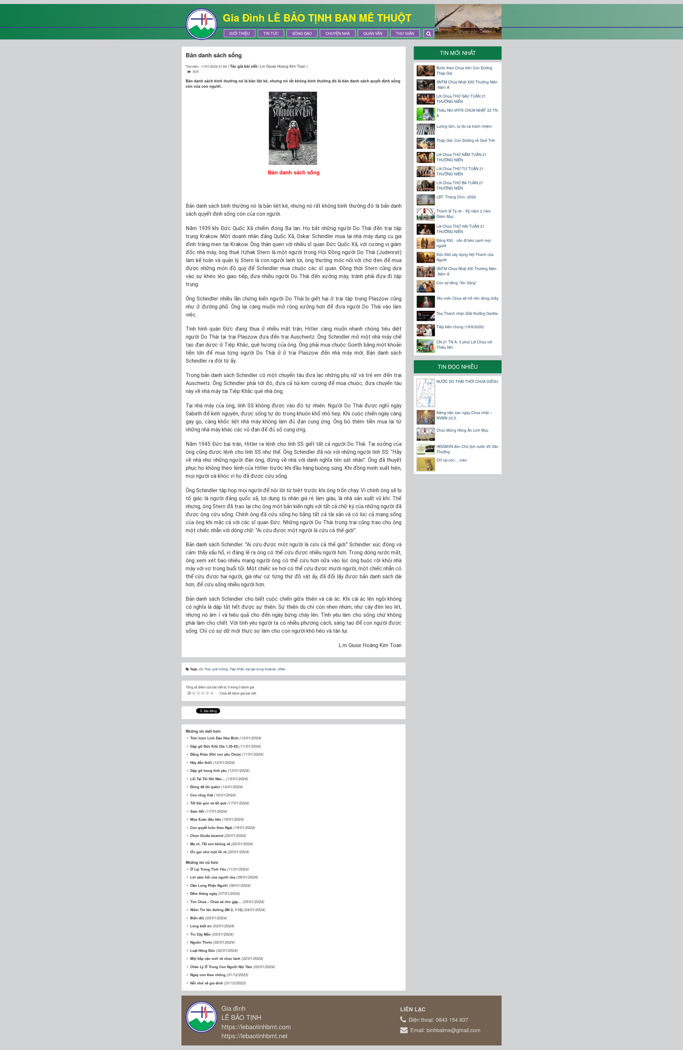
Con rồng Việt (201, 794)
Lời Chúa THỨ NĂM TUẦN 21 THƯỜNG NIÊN (461, 157)
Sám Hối (197, 811)
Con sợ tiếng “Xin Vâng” (456, 282)
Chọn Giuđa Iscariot (206, 835)
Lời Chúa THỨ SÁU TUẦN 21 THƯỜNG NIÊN (461, 98)
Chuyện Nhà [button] (337, 33)
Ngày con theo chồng (207, 974)
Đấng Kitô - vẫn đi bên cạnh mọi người (463, 243)
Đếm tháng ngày (203, 893)
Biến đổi (197, 917)
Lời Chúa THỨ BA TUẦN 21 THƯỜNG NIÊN (459, 185)
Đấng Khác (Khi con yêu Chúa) (215, 754)
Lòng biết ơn (201, 925)
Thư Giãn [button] (405, 33)
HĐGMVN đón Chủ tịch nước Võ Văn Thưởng (467, 449)
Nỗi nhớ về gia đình (206, 982)
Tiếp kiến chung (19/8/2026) (460, 326)
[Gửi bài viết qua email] (378, 66)
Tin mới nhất (458, 53)
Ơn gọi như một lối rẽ (208, 851)
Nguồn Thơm (201, 942)
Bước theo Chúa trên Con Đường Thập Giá (464, 70)
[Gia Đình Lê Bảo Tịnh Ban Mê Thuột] (201, 23)
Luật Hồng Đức (202, 950)
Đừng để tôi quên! (205, 786)
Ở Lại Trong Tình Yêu (208, 869)
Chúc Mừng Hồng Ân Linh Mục (462, 430)
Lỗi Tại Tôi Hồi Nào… (207, 778)
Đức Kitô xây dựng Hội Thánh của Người (465, 257)
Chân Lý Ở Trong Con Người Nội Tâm (221, 966)
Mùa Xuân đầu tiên (205, 819)
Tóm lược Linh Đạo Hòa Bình (214, 737)
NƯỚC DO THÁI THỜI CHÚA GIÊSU (467, 381)
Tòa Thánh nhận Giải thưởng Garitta (467, 313)
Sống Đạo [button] (302, 33)
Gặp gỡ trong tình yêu (208, 770)
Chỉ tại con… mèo (451, 460)
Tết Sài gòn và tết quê (208, 802)
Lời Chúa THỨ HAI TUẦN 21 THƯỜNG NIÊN (460, 228)
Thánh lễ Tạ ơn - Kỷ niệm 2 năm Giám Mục (463, 213)
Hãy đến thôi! (201, 762)
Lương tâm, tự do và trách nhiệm (464, 126)
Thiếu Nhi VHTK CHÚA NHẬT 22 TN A (467, 112)
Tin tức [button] (271, 33)
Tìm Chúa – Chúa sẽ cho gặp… (215, 901)
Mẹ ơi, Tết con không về (210, 843)
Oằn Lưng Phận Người (209, 885)
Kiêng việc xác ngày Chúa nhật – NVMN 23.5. (464, 415)
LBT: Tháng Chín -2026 (456, 196)
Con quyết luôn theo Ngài (211, 827)
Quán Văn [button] (372, 33)
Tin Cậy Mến (200, 934)
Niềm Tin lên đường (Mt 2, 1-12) (216, 909)
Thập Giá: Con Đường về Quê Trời (465, 140)
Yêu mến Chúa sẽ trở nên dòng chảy (467, 298)
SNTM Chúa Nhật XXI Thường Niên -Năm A (466, 271)
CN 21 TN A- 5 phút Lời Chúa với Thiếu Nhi (464, 344)
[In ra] (388, 66)
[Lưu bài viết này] (397, 66)
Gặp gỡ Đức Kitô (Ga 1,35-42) (214, 746)
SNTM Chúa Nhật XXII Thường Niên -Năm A (467, 84)
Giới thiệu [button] (239, 33)
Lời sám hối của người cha (212, 877)
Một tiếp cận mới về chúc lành (215, 958)
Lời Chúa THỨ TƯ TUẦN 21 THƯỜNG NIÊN (460, 171)
